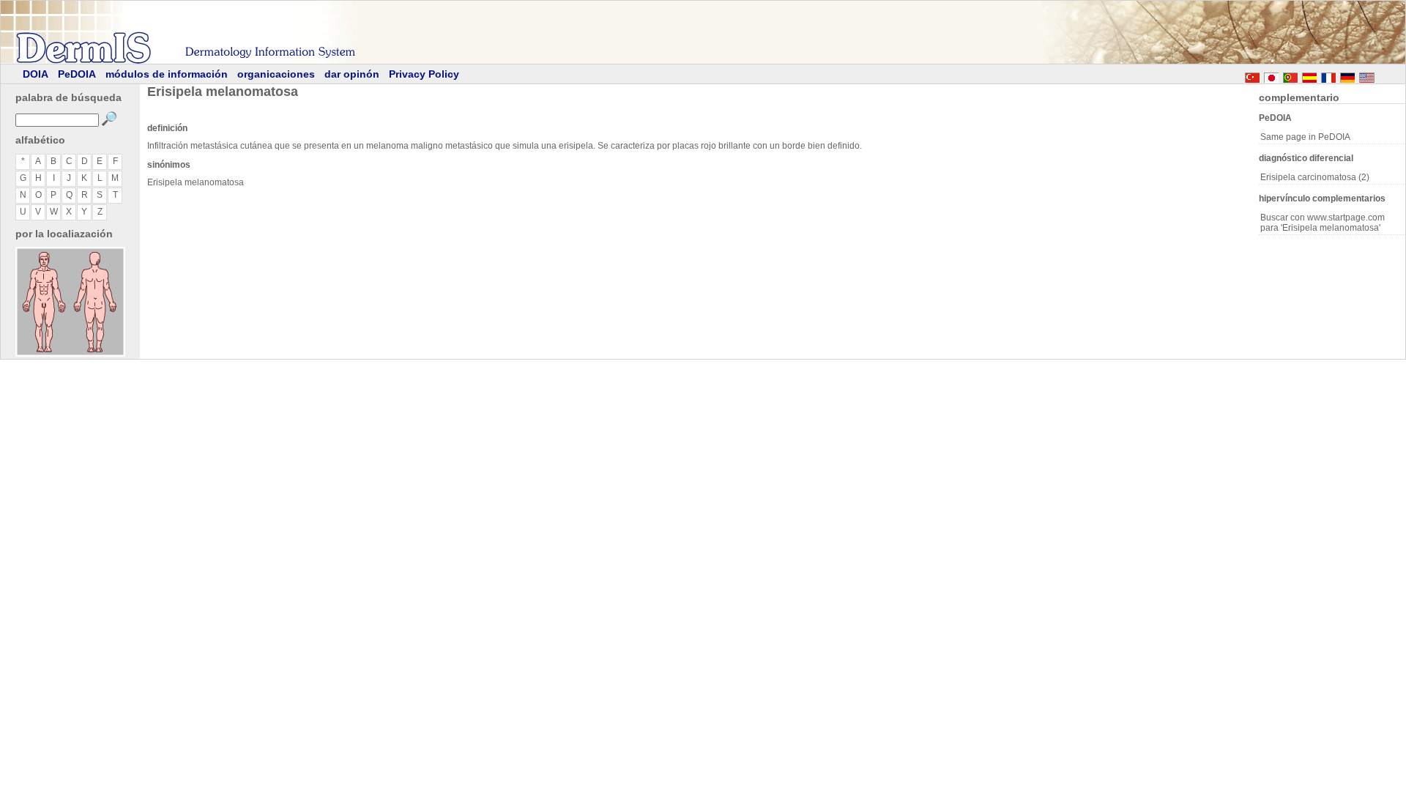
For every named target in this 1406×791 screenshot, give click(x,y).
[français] (1328, 75)
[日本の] (1271, 75)
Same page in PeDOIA (1305, 137)
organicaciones (276, 74)
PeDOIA (77, 74)
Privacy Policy (424, 74)
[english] (1381, 75)
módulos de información (166, 74)
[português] (1290, 75)
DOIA (35, 74)
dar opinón (351, 74)
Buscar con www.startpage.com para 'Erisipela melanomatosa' (1322, 222)
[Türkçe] (1252, 75)
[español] (1309, 75)
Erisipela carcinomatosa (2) (1314, 177)
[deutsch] (1347, 75)
